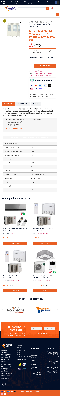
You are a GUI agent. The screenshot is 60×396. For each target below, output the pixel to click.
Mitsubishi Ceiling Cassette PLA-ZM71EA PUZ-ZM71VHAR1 (43, 276)
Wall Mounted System (14, 233)
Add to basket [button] (44, 243)
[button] (20, 22)
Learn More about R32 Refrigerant (49, 360)
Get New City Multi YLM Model (49, 352)
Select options (15, 243)
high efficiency (42, 73)
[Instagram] (58, 2)
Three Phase (47, 75)
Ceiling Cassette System (44, 280)
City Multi (35, 73)
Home (30, 21)
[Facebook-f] (56, 2)
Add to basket (45, 65)
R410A (41, 75)
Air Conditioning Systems (39, 21)
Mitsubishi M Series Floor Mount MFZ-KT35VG (13, 276)
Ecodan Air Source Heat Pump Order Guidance (49, 370)
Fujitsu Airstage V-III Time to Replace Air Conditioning (56, 353)
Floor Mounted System (43, 233)
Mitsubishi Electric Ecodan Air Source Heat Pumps (55, 361)
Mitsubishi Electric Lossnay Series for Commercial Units (56, 370)
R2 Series (36, 75)
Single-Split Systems (14, 280)
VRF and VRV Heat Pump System (44, 71)
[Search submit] (47, 8)
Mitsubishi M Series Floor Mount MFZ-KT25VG (43, 229)
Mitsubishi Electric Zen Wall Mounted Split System (15, 229)
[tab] (8, 104)
